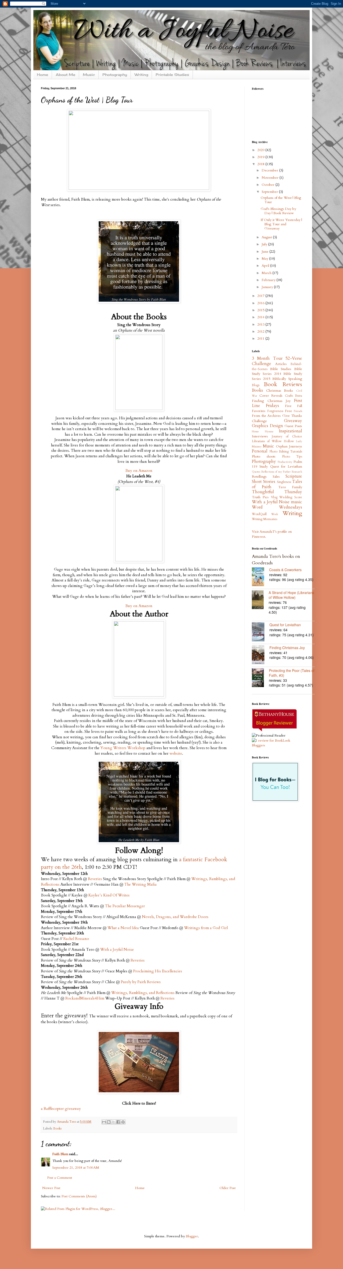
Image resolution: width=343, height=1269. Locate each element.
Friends (298, 411)
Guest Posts (293, 426)
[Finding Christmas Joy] (260, 655)
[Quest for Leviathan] (260, 632)
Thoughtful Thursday (277, 492)
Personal (259, 451)
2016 (261, 303)
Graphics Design (267, 426)
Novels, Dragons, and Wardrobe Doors (175, 917)
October (268, 184)
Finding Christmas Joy (271, 400)
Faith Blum (60, 1154)
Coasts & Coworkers (285, 569)
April (266, 265)
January (268, 287)
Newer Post (51, 1188)
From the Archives (266, 415)
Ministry (257, 446)
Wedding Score (290, 497)
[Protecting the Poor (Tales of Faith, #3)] (260, 678)
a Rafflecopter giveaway (61, 1108)
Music (89, 74)
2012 (261, 331)
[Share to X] (113, 1121)
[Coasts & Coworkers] (260, 577)
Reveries (95, 879)
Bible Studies (281, 369)
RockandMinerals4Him (84, 998)
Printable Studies (172, 74)
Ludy (299, 441)
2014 (261, 317)
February (269, 280)
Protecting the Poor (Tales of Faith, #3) (291, 673)
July (265, 244)
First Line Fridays (277, 403)
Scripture (293, 476)
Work (274, 514)
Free (288, 411)
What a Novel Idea (123, 928)
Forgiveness (275, 411)
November (270, 177)
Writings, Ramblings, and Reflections (143, 992)
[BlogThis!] (108, 1121)
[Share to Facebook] (118, 1121)
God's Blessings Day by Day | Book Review (278, 210)
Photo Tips (292, 457)
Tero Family (290, 487)
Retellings (259, 476)
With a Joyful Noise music (277, 502)
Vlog (274, 497)
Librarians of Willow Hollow (273, 441)
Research (297, 472)
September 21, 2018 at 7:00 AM (75, 1167)
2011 (261, 338)
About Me (65, 74)
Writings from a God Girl (206, 928)
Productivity (285, 462)
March (267, 272)
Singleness (284, 482)
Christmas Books (279, 390)
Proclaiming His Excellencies (157, 971)
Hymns (269, 431)
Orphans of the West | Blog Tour (281, 199)
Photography (114, 74)
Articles (281, 363)
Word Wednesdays (277, 507)
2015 (261, 310)
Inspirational (290, 431)
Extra (298, 396)
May (265, 258)
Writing (141, 74)
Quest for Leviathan (286, 466)
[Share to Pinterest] (123, 1121)
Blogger (192, 1236)
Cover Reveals (271, 395)
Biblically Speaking (287, 378)
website (175, 753)
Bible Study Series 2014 (277, 371)
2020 (261, 150)
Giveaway (293, 421)
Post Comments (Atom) (79, 1196)
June (265, 251)
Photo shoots (263, 456)
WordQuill (259, 514)
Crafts (289, 396)
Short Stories (263, 481)
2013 (261, 324)
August (267, 237)
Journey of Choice (287, 436)
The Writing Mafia (140, 884)
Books (57, 1128)
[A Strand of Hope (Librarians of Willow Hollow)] (260, 600)
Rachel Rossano (76, 938)
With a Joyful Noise (117, 949)
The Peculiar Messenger (125, 906)
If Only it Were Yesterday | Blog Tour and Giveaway (281, 224)
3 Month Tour (267, 358)
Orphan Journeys (289, 446)
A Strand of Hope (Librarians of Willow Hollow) (291, 595)
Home (42, 74)
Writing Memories (264, 519)
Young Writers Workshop (122, 748)
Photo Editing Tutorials (285, 451)
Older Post (227, 1188)
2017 (261, 295)
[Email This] (103, 1121)
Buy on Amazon (138, 470)
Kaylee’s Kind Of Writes (109, 895)
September (270, 191)
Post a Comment (59, 1177)
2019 (261, 157)
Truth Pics (260, 497)
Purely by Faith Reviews (141, 982)
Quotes (256, 472)
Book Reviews (283, 384)
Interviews (260, 436)
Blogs (255, 385)
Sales (276, 476)
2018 (261, 164)
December (270, 170)
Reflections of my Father (276, 472)
